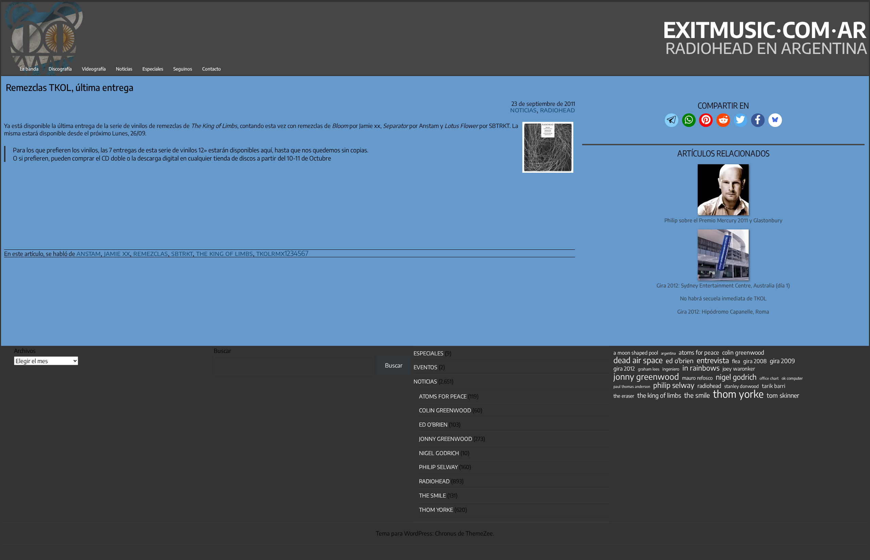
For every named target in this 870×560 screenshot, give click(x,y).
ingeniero (670, 369)
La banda (29, 69)
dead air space (638, 360)
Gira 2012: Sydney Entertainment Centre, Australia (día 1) (723, 285)
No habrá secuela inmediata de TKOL (723, 298)
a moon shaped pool (635, 353)
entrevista (713, 360)
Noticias (124, 69)
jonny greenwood (646, 376)
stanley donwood (741, 386)
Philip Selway (438, 467)
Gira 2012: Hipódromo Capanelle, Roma (723, 311)
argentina (668, 353)
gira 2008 (755, 361)
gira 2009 (782, 360)
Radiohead (557, 109)
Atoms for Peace (443, 396)
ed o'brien (680, 360)
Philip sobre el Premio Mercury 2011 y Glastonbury (723, 220)
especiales (428, 353)
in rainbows (700, 368)
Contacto (211, 69)
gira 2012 (624, 368)
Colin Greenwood (445, 410)
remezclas (150, 253)
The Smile (432, 495)
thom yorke (738, 393)
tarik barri (773, 385)
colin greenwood (743, 352)
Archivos (25, 350)
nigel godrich (439, 453)
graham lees (648, 369)
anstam (88, 253)
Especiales (152, 69)
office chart (769, 378)
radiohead (709, 385)
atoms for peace (699, 352)
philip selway (673, 385)
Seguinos (182, 69)
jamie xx (117, 253)
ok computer (792, 378)
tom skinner (783, 395)
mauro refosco (697, 378)
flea (736, 361)
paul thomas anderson (631, 386)
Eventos (425, 367)
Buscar (222, 350)
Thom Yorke (436, 509)
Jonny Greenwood (445, 438)
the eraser (623, 396)
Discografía (60, 69)
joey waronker (739, 368)
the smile (697, 395)
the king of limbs (224, 253)
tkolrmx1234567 (282, 253)
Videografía (94, 69)
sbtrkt (182, 253)
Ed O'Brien (433, 424)
